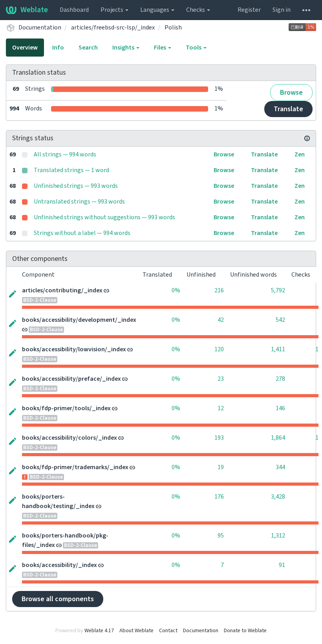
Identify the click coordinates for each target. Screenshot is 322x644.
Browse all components (58, 599)
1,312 (278, 535)
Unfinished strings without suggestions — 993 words (104, 217)
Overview (25, 47)
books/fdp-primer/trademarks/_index (75, 467)
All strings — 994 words (65, 154)
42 (221, 320)
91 (282, 565)
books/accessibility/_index (59, 565)
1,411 (278, 349)
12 (221, 408)
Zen (300, 154)
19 (221, 467)
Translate (288, 109)
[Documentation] (307, 138)
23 (221, 378)
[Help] (306, 10)
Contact (168, 631)
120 (219, 349)
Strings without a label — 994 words (82, 233)
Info (58, 47)
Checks (196, 10)
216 (219, 290)
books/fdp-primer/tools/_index (66, 408)
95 (221, 535)
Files (160, 47)
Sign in (282, 10)
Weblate (34, 9)
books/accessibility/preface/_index (71, 378)
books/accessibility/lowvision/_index (74, 349)
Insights (123, 47)
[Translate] (12, 293)
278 (280, 378)
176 (219, 496)
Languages (155, 10)
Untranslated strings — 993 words (79, 201)
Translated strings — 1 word (71, 170)
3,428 (278, 496)
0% (176, 290)
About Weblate (136, 631)
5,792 (278, 290)
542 (280, 320)
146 (280, 408)
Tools (194, 47)
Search (88, 47)
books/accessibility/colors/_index (69, 437)
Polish (173, 27)
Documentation (39, 27)
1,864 (278, 437)
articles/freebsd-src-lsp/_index (113, 27)
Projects (112, 10)
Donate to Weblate (245, 631)
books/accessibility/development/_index (79, 320)
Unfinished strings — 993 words (76, 186)
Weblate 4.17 (99, 631)
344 (280, 467)
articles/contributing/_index (62, 290)
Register (249, 10)
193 (219, 437)
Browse (291, 92)
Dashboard (74, 10)
